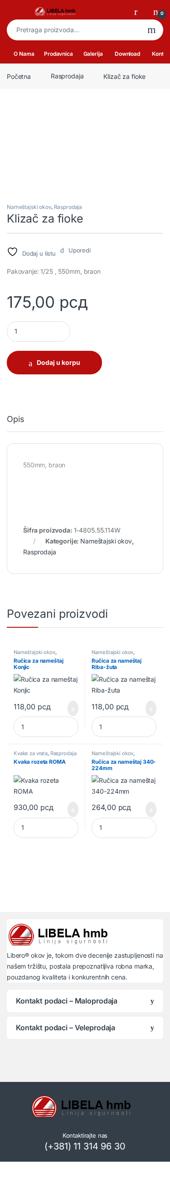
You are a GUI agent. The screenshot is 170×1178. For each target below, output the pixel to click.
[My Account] (139, 11)
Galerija (93, 53)
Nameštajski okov (29, 207)
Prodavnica (58, 53)
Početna (19, 76)
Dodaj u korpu (58, 362)
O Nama (24, 53)
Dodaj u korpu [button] (69, 708)
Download (127, 53)
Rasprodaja (67, 76)
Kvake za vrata (31, 753)
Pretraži (151, 29)
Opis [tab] (15, 419)
